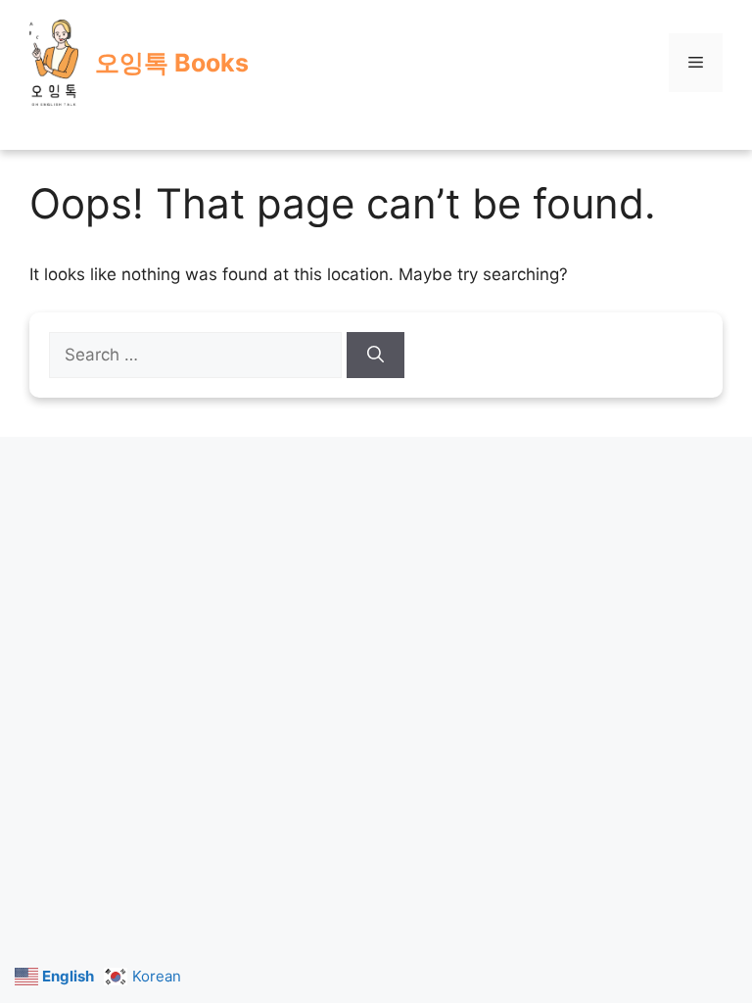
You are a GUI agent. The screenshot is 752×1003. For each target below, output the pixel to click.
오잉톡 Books (172, 62)
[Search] (375, 355)
